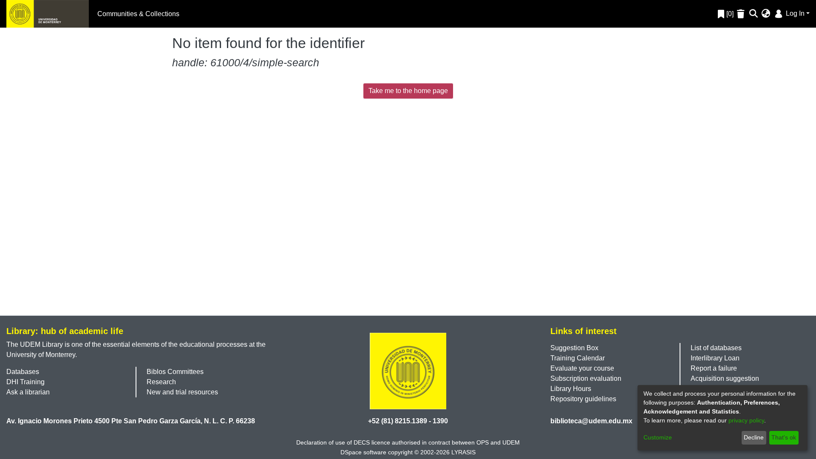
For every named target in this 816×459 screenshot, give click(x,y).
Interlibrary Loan (715, 358)
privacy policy (746, 420)
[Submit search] (753, 14)
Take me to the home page (408, 90)
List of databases (716, 347)
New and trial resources (182, 392)
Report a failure (714, 368)
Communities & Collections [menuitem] (138, 13)
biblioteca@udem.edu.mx (591, 421)
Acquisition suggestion (725, 378)
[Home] (47, 14)
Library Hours (570, 388)
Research (161, 381)
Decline (754, 437)
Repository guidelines (583, 398)
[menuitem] (766, 14)
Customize (657, 437)
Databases (22, 371)
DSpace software (363, 452)
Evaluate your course (582, 368)
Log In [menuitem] (794, 13)
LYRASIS (463, 452)
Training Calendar (577, 358)
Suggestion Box (574, 347)
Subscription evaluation (585, 378)
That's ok (783, 437)
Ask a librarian (28, 392)
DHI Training (25, 381)
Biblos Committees (175, 371)
